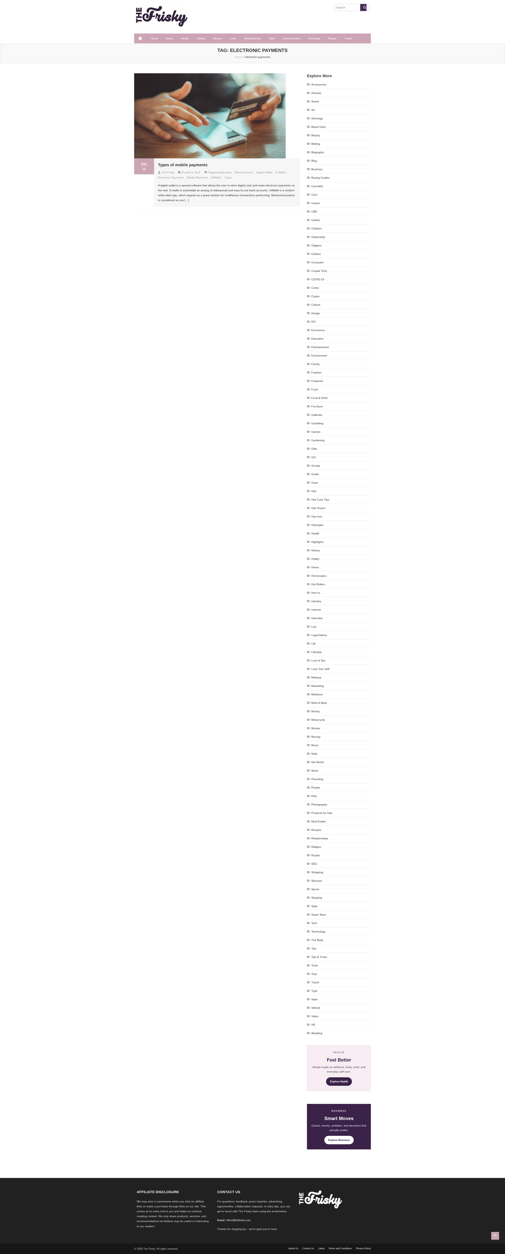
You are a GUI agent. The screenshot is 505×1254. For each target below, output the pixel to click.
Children (316, 228)
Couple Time (319, 270)
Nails (314, 753)
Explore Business (339, 1140)
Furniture (317, 406)
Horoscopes (318, 575)
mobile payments (197, 177)
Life (313, 643)
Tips (313, 948)
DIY (313, 321)
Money (315, 711)
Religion (316, 846)
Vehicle (315, 1007)
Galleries (316, 414)
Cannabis (317, 186)
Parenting (314, 38)
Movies (217, 38)
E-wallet (280, 172)
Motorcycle (318, 719)
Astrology (317, 118)
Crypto (315, 296)
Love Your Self (320, 669)
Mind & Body (319, 702)
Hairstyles (317, 525)
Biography (317, 152)
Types (228, 177)
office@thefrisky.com (238, 1220)
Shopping (317, 872)
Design (315, 313)
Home (154, 38)
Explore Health (339, 1081)
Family (315, 364)
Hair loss (316, 516)
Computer (317, 262)
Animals (316, 93)
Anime (315, 101)
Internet (316, 609)
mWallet (216, 177)
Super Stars (318, 914)
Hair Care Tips (320, 499)
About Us (293, 1248)
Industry (316, 601)
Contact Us (308, 1248)
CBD (314, 211)
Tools (314, 965)
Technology (318, 931)
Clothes (316, 253)
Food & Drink (319, 397)
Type (314, 990)
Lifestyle (316, 652)
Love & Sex (318, 660)
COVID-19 (317, 279)
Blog (314, 160)
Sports (315, 889)
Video (314, 1016)
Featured (317, 381)
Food (314, 389)
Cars (314, 194)
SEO (314, 863)
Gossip (315, 465)
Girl (313, 457)
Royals (332, 38)
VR (313, 1024)
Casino (315, 203)
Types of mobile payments (183, 165)
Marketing (317, 685)
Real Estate (318, 821)
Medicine (317, 694)
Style (272, 38)
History (315, 550)
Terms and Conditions (340, 1248)
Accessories (318, 84)
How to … (317, 592)
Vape (314, 999)
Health (185, 38)
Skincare (316, 880)
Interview (317, 618)
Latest (321, 1248)
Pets (314, 796)
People (315, 787)
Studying (316, 897)
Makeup (316, 677)
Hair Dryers (318, 508)
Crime (315, 287)
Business (317, 169)
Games (315, 431)
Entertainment (291, 38)
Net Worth (317, 762)
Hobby (315, 558)
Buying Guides (320, 177)
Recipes (316, 829)
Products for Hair (321, 813)
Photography (319, 804)
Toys (314, 973)
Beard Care (318, 126)
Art (313, 109)
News (169, 38)
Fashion (316, 372)
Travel (348, 38)
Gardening (318, 440)
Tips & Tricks (319, 957)
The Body (317, 940)
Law (313, 626)
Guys (314, 482)
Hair (313, 491)
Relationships (252, 38)
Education (317, 338)
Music (315, 745)
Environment (319, 355)
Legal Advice (319, 635)
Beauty (315, 135)
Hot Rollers (318, 584)
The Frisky (168, 172)
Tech (197, 172)
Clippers (316, 245)
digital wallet (264, 172)
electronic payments (170, 177)
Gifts (314, 448)
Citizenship (318, 237)
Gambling (317, 423)
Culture (315, 304)
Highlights (317, 541)
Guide (315, 474)
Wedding (316, 1033)
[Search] (363, 7)
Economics (318, 330)
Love (233, 38)
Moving (315, 736)
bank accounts (244, 172)
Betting (315, 143)
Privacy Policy (363, 1248)
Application (225, 172)
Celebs (201, 38)
